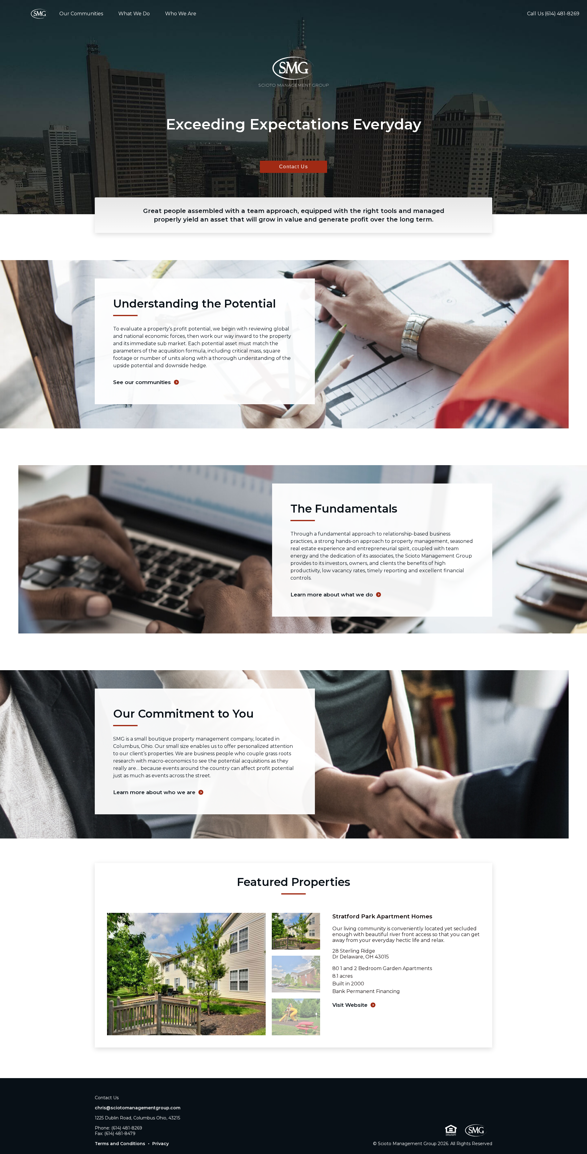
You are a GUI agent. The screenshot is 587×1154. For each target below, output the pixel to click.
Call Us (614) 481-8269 (553, 14)
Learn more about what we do (331, 595)
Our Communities (81, 14)
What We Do (134, 14)
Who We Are (180, 14)
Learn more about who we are (154, 792)
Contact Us (293, 166)
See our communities (142, 382)
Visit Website (349, 1005)
